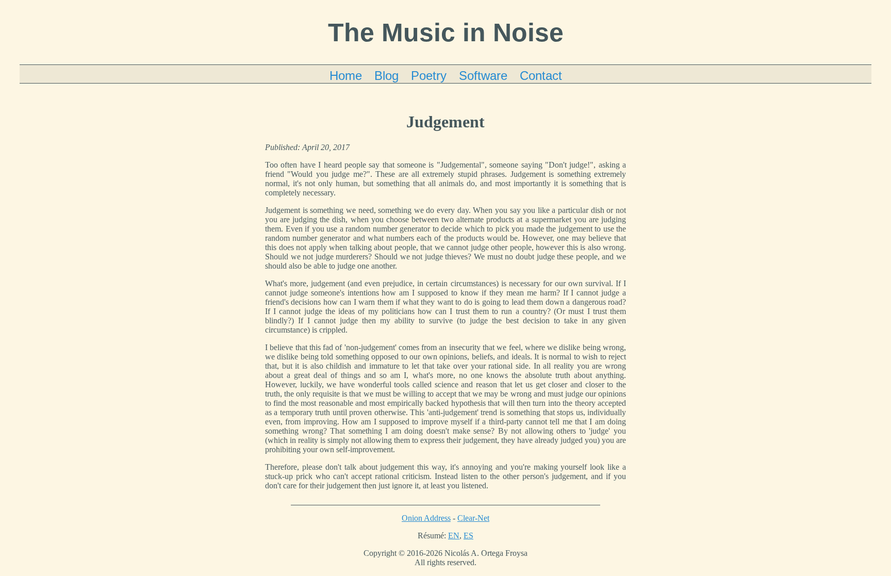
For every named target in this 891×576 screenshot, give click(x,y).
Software (483, 76)
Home (345, 76)
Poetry (429, 76)
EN (453, 535)
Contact (541, 76)
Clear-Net (473, 518)
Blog (386, 76)
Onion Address (426, 518)
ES (468, 535)
